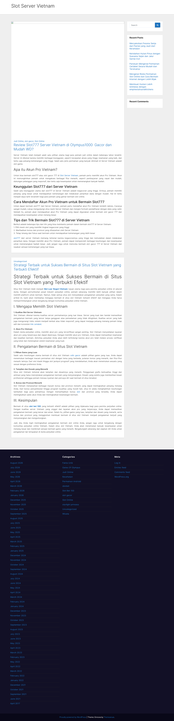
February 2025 (17, 546)
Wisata (65, 514)
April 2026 (15, 481)
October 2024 (17, 564)
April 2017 (15, 703)
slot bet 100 (35, 406)
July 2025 (15, 523)
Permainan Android (71, 481)
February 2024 (17, 601)
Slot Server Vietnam (69, 175)
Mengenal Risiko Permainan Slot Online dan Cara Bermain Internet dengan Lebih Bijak (143, 76)
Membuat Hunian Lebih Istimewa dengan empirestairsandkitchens (141, 87)
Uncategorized (20, 261)
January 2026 (17, 495)
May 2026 (15, 477)
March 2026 (16, 486)
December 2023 (18, 611)
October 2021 (16, 689)
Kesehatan (67, 477)
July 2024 (15, 578)
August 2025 (16, 518)
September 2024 (18, 569)
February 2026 (17, 490)
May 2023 (15, 643)
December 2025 (18, 500)
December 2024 (18, 555)
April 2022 (15, 666)
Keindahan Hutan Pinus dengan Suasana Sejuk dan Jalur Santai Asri (144, 56)
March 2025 (16, 541)
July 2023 (15, 634)
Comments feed (122, 472)
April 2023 (15, 648)
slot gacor (29, 141)
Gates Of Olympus (71, 467)
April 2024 (15, 592)
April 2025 (15, 537)
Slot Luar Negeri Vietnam (56, 289)
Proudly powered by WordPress (73, 717)
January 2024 (17, 606)
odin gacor (75, 355)
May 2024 (15, 588)
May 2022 (15, 662)
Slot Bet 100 (68, 490)
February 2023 (17, 657)
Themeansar (109, 717)
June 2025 (15, 527)
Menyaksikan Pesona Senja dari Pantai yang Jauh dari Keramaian (142, 46)
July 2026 (15, 467)
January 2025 (17, 551)
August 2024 (16, 574)
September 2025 (18, 514)
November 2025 (18, 504)
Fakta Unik (67, 463)
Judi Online (19, 141)
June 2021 (15, 699)
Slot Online (39, 141)
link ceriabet (35, 324)
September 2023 (18, 625)
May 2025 (15, 532)
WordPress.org (121, 477)
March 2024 (16, 597)
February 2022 (17, 676)
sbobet (65, 486)
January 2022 (17, 680)
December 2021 (18, 685)
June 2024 (15, 583)
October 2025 (17, 509)
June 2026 (15, 472)
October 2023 (17, 620)
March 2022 (16, 671)
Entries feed (120, 467)
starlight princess (70, 504)
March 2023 (16, 652)
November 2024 (18, 560)
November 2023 (18, 615)
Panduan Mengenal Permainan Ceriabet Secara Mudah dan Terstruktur (144, 66)
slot (78, 392)
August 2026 (16, 463)
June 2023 (15, 639)
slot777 (17, 238)
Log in (117, 463)
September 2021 (18, 694)
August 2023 (16, 629)
